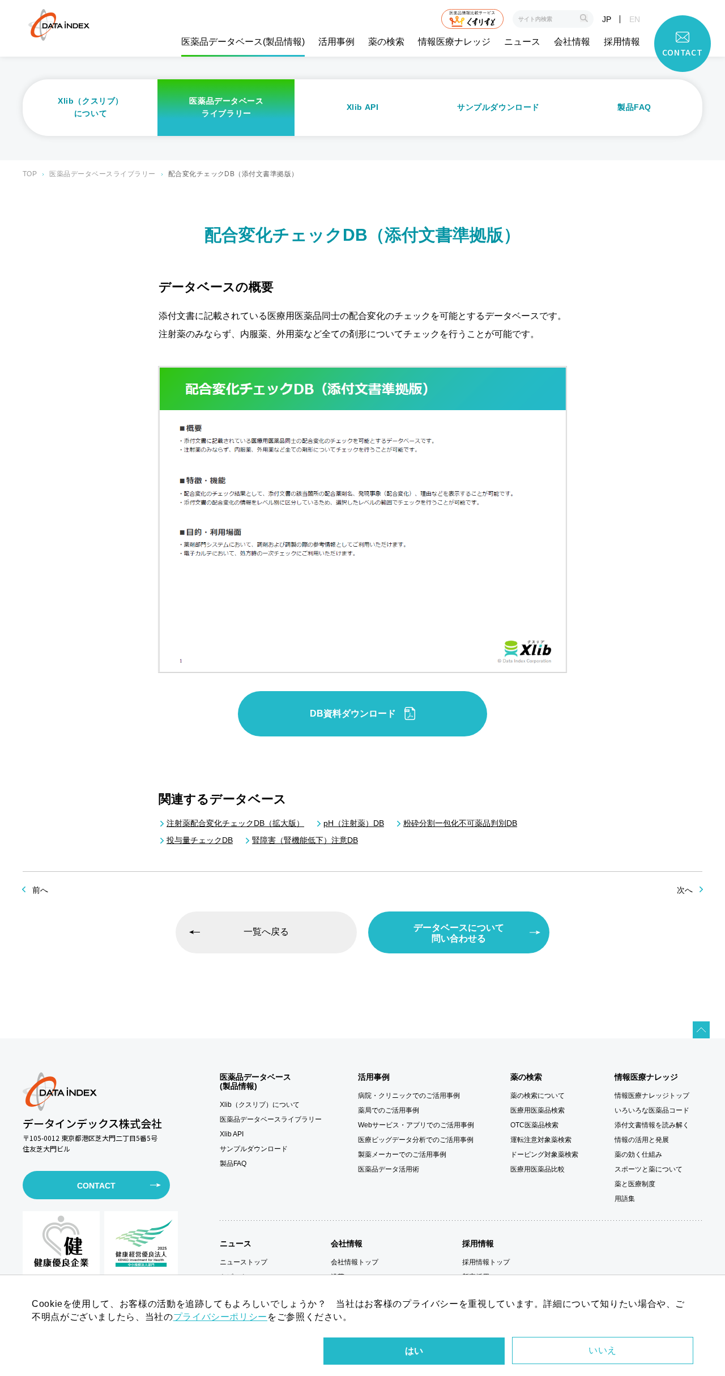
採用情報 (622, 41)
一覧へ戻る (266, 931)
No (602, 1350)
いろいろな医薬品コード (652, 1110)
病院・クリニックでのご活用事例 (409, 1096)
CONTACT (96, 1185)
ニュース (522, 41)
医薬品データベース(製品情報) (243, 41)
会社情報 (572, 41)
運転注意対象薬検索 (541, 1140)
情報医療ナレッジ (454, 41)
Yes (414, 1351)
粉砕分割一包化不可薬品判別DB (460, 823)
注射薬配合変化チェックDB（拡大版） (235, 823)
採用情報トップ (486, 1262)
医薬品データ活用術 (388, 1169)
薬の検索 (386, 41)
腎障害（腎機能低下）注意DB (305, 840)
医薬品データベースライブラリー (226, 107)
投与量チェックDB (200, 840)
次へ (685, 889)
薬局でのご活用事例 (388, 1110)
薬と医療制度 (635, 1184)
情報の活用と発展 (642, 1140)
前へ (40, 889)
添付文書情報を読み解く (652, 1125)
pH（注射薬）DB (353, 823)
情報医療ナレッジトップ (652, 1096)
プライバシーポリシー (220, 1317)
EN (634, 19)
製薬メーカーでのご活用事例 (402, 1154)
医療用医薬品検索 (537, 1110)
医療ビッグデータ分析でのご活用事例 (416, 1140)
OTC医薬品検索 (534, 1125)
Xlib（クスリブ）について (90, 107)
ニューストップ (243, 1262)
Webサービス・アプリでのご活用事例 (416, 1125)
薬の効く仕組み (638, 1154)
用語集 (625, 1199)
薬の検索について (537, 1096)
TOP (30, 174)
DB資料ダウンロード (353, 713)
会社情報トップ (354, 1262)
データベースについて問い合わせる (458, 933)
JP (606, 19)
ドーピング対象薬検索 (544, 1154)
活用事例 (336, 41)
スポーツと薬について (649, 1169)
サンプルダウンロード (498, 107)
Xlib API (362, 107)
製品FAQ (634, 107)
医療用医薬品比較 (537, 1169)
